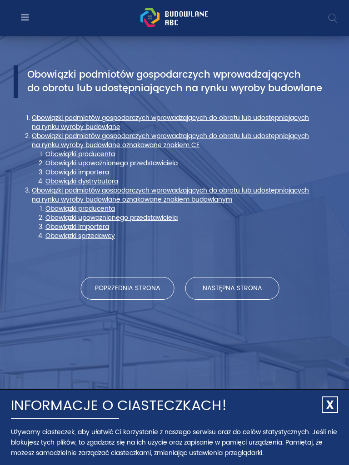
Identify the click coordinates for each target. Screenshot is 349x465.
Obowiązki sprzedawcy (80, 236)
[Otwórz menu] (23, 18)
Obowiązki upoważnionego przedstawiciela (111, 163)
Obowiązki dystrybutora (81, 181)
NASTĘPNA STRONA (232, 288)
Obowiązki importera (77, 172)
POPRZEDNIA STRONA (127, 288)
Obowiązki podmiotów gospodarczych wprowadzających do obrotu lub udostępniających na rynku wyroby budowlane (170, 122)
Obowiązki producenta (80, 154)
